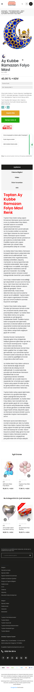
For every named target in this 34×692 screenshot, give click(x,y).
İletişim (3, 567)
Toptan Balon (5, 620)
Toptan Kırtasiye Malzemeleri (9, 625)
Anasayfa (4, 11)
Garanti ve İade (5, 570)
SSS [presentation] (17, 188)
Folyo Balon (4, 12)
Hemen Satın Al (10, 120)
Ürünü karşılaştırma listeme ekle (12, 135)
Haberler (4, 609)
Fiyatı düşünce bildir (9, 139)
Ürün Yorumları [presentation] (17, 183)
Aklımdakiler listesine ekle (10, 144)
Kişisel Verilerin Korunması (9, 576)
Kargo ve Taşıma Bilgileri (8, 581)
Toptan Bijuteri (5, 631)
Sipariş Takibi (5, 573)
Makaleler (4, 612)
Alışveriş (3, 592)
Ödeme (3, 589)
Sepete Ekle (10, 113)
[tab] (17, 167)
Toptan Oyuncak (6, 623)
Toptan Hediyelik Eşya (7, 628)
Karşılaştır (24, 135)
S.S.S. (2, 587)
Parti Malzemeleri (14, 11)
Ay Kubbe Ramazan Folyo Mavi (10, 13)
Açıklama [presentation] (17, 167)
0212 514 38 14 (10, 651)
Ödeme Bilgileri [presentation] (17, 172)
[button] (5, 476)
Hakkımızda (4, 584)
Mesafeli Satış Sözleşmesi (9, 595)
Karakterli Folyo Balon (16, 12)
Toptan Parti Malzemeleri (8, 617)
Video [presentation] (17, 177)
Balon (22, 11)
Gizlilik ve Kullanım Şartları (8, 578)
